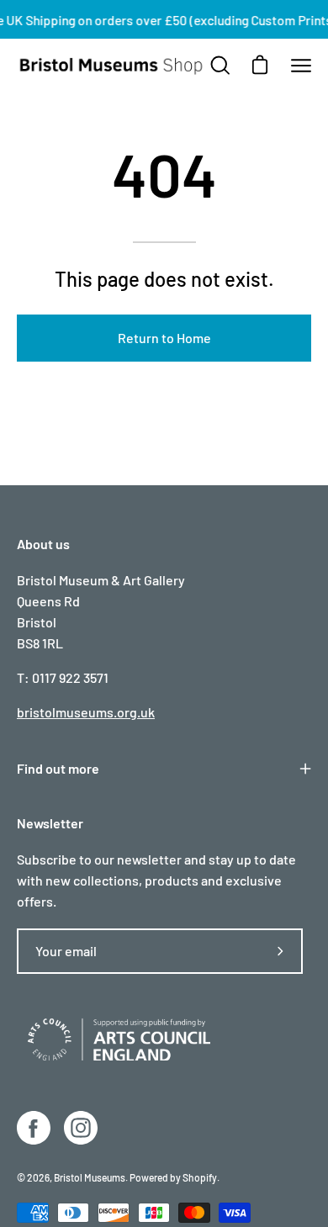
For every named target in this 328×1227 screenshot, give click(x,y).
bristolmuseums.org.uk (86, 712)
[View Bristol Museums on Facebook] (33, 1128)
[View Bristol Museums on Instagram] (81, 1128)
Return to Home (164, 338)
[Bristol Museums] (112, 66)
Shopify (200, 1177)
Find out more (58, 768)
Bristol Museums (89, 1177)
